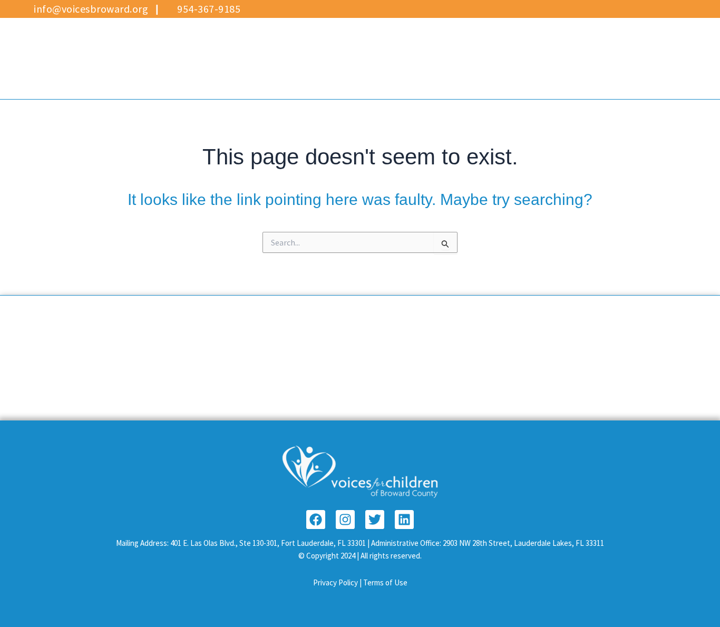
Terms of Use (385, 582)
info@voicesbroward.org (90, 8)
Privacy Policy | (338, 582)
